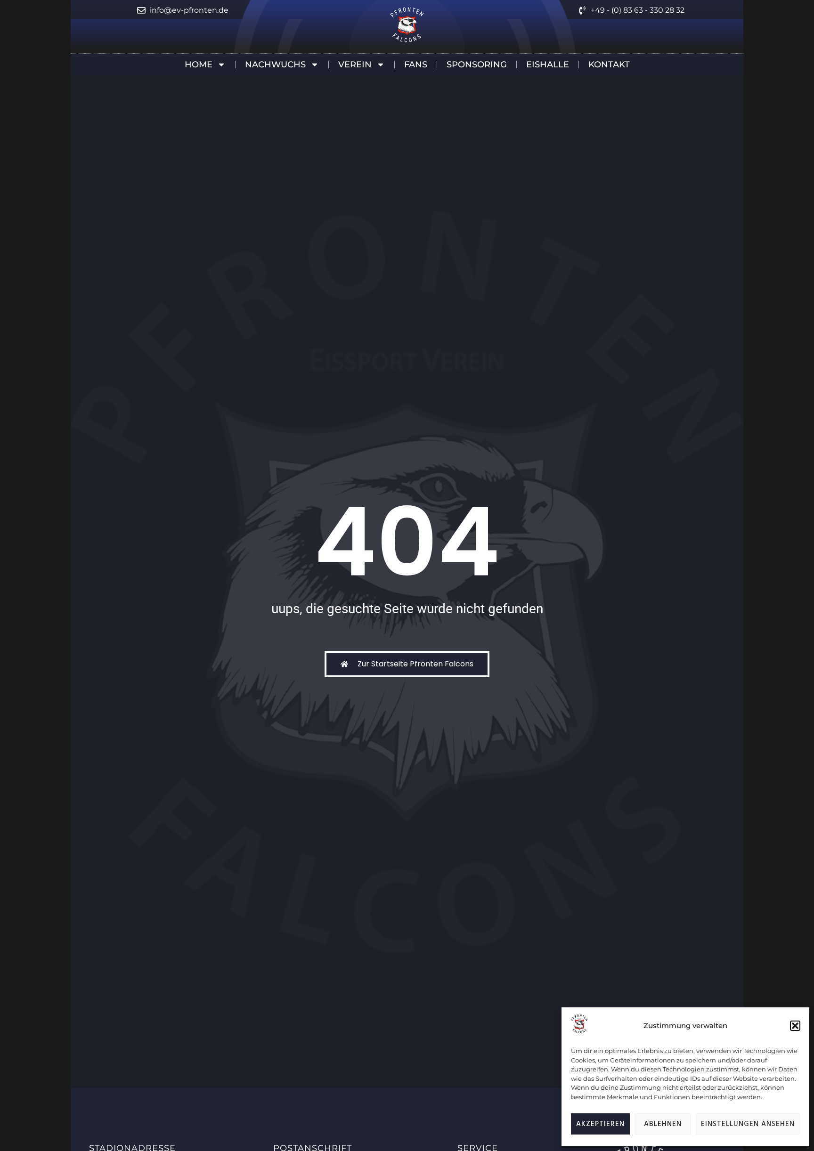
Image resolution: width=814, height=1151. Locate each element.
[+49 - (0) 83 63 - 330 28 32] (582, 10)
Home (198, 64)
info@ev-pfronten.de (189, 10)
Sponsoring (477, 64)
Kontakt (609, 64)
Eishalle (547, 64)
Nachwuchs (275, 64)
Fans (415, 64)
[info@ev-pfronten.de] (141, 10)
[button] (795, 1025)
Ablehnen (663, 1124)
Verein (355, 64)
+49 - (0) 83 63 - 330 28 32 (637, 10)
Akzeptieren (600, 1124)
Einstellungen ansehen (748, 1124)
